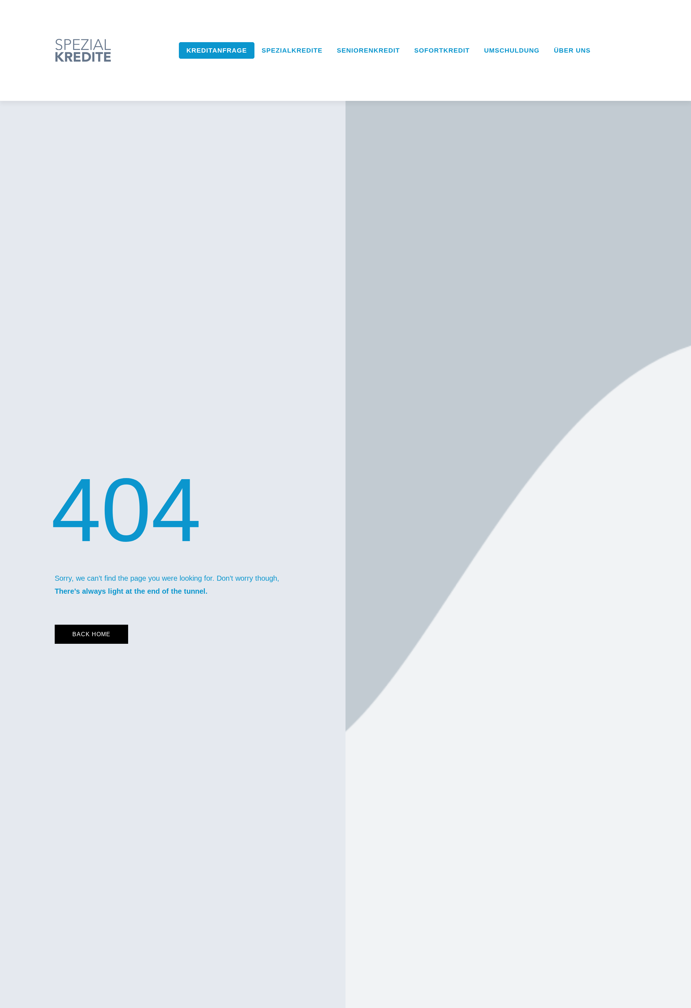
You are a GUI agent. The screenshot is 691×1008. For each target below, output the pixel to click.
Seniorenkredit (368, 50)
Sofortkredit (442, 50)
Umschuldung (511, 50)
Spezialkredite (292, 50)
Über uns (572, 50)
